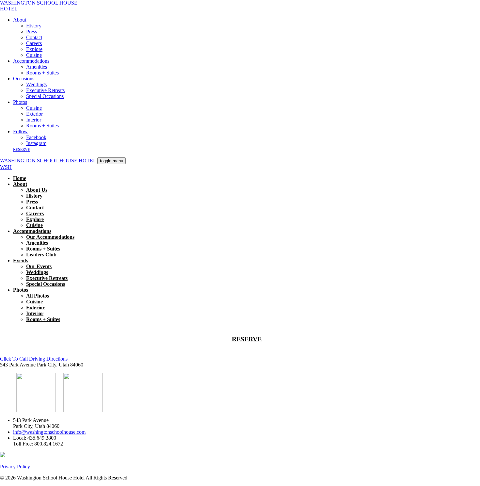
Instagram (36, 143)
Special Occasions (45, 96)
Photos (20, 102)
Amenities (36, 67)
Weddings (36, 84)
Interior (33, 119)
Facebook (36, 137)
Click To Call (14, 359)
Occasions (23, 78)
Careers (34, 43)
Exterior (34, 114)
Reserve (21, 149)
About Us (36, 190)
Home (19, 178)
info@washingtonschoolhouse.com (49, 432)
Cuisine (34, 55)
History (33, 25)
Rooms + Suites (42, 72)
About (19, 20)
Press (31, 31)
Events (20, 260)
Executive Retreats (45, 90)
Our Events (39, 266)
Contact (34, 37)
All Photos (37, 296)
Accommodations (31, 61)
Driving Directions (48, 359)
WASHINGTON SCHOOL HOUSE (38, 5)
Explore (34, 49)
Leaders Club (41, 254)
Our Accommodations (50, 237)
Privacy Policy (15, 466)
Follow (20, 131)
